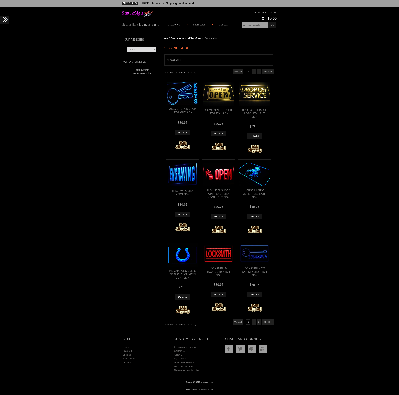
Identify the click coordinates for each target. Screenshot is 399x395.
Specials (130, 3)
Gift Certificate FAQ (184, 362)
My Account (180, 358)
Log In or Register (264, 12)
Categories (174, 24)
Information (199, 24)
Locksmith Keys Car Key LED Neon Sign (254, 272)
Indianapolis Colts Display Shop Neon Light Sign (182, 274)
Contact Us (180, 351)
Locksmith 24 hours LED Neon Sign (218, 272)
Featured (127, 351)
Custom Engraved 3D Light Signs (186, 38)
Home (165, 38)
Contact (223, 24)
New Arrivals (129, 358)
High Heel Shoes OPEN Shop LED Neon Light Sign (218, 194)
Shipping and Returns (185, 347)
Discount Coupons (183, 366)
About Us (179, 354)
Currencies (134, 39)
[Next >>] (268, 72)
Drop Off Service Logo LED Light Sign (254, 113)
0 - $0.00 (269, 18)
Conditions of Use (206, 389)
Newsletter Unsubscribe (186, 370)
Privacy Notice (191, 389)
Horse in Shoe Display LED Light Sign (254, 194)
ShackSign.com (207, 382)
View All (238, 72)
